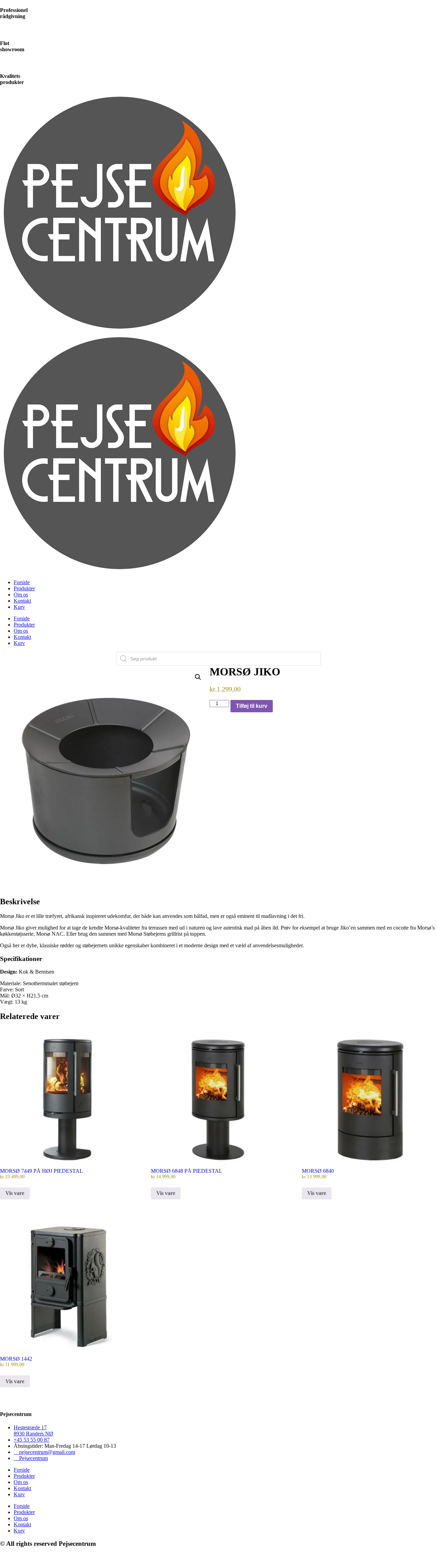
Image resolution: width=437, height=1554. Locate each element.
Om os (21, 594)
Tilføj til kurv (251, 706)
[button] (198, 677)
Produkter (24, 588)
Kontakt (22, 601)
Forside (22, 582)
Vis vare (14, 1193)
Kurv (19, 607)
